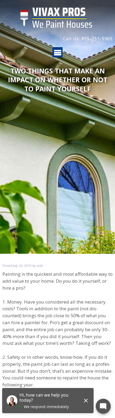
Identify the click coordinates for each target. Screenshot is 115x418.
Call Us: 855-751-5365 (88, 39)
